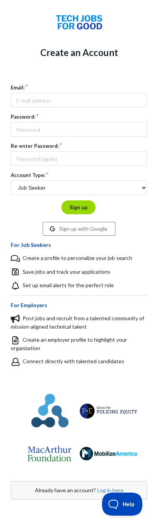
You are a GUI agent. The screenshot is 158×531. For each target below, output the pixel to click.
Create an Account (79, 52)
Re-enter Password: (35, 146)
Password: (23, 117)
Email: (18, 87)
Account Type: (28, 175)
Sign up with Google (82, 228)
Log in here (110, 490)
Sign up (78, 207)
